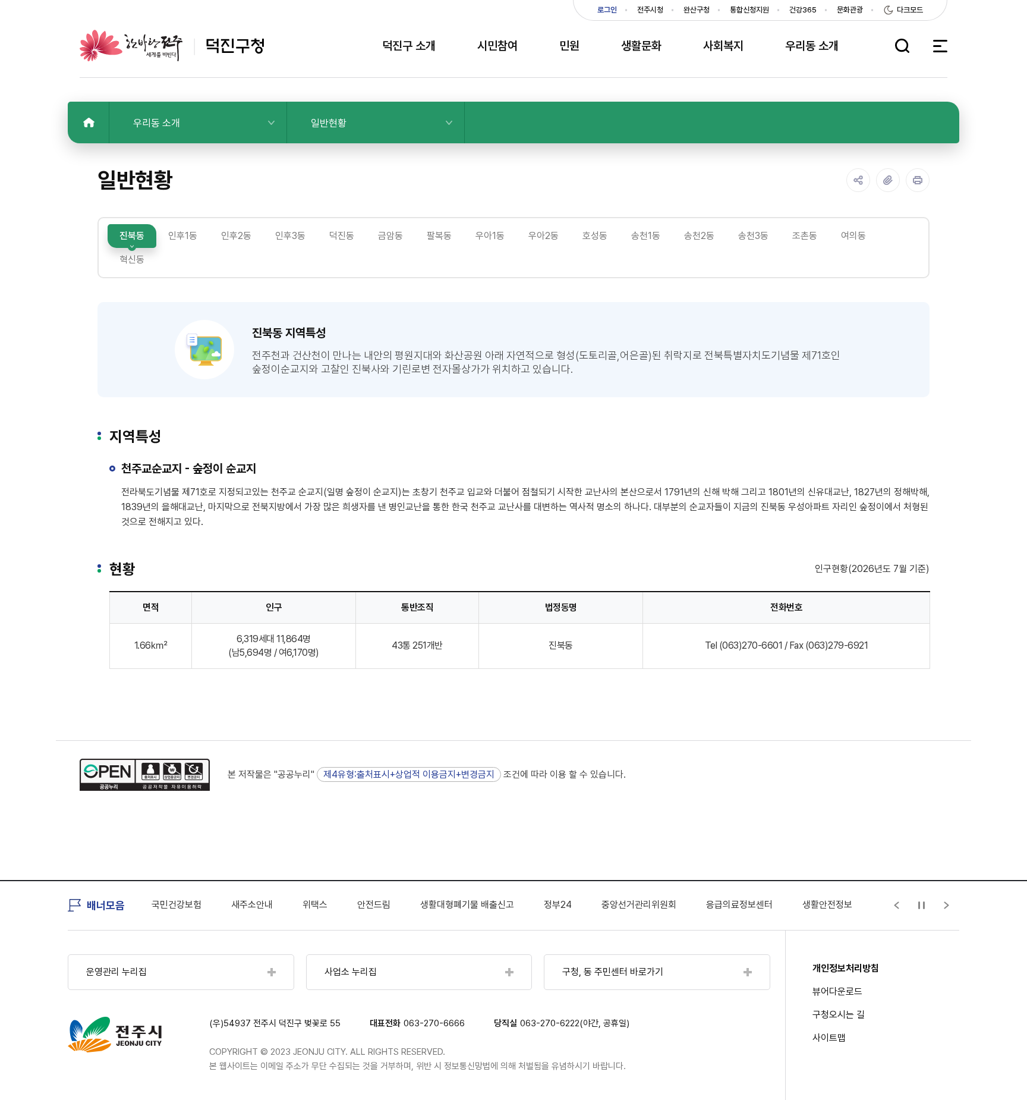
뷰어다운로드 (837, 991)
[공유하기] (858, 180)
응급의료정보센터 (739, 904)
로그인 (607, 9)
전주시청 (650, 9)
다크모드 (910, 9)
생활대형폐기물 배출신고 (467, 904)
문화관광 (850, 9)
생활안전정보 (827, 904)
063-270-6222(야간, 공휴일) (574, 1023)
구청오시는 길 (838, 1014)
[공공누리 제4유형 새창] (145, 775)
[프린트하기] (918, 180)
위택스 (315, 904)
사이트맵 (829, 1038)
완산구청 (696, 9)
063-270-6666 (434, 1023)
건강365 (803, 9)
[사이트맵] (940, 46)
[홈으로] (88, 122)
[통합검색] (902, 46)
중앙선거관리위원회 (638, 904)
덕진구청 (172, 45)
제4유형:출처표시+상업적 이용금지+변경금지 (408, 774)
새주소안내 (252, 904)
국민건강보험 (176, 904)
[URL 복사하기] (888, 180)
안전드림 (373, 904)
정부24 (558, 904)
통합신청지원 (749, 9)
